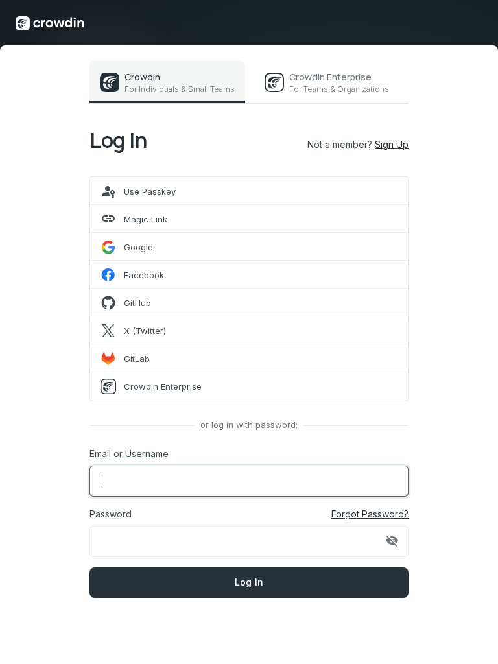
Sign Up (392, 144)
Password (110, 513)
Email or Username (129, 453)
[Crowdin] (50, 22)
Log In (249, 581)
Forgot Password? (370, 513)
